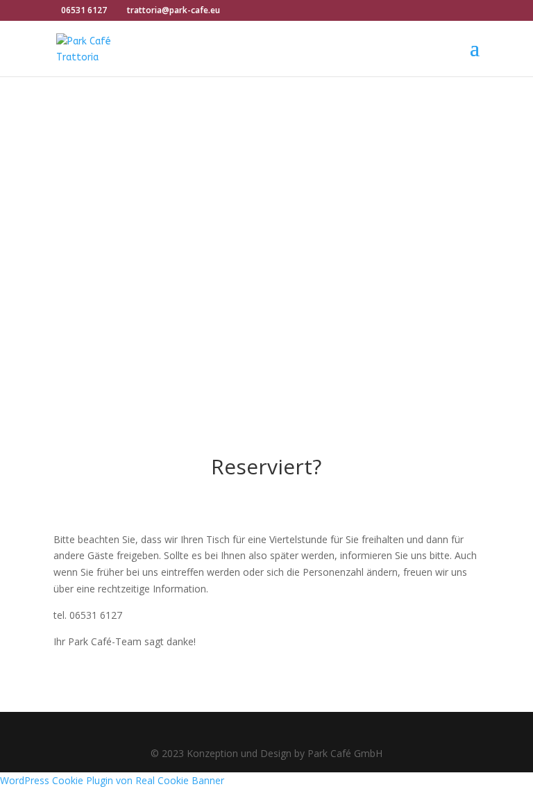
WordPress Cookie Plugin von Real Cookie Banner (112, 780)
